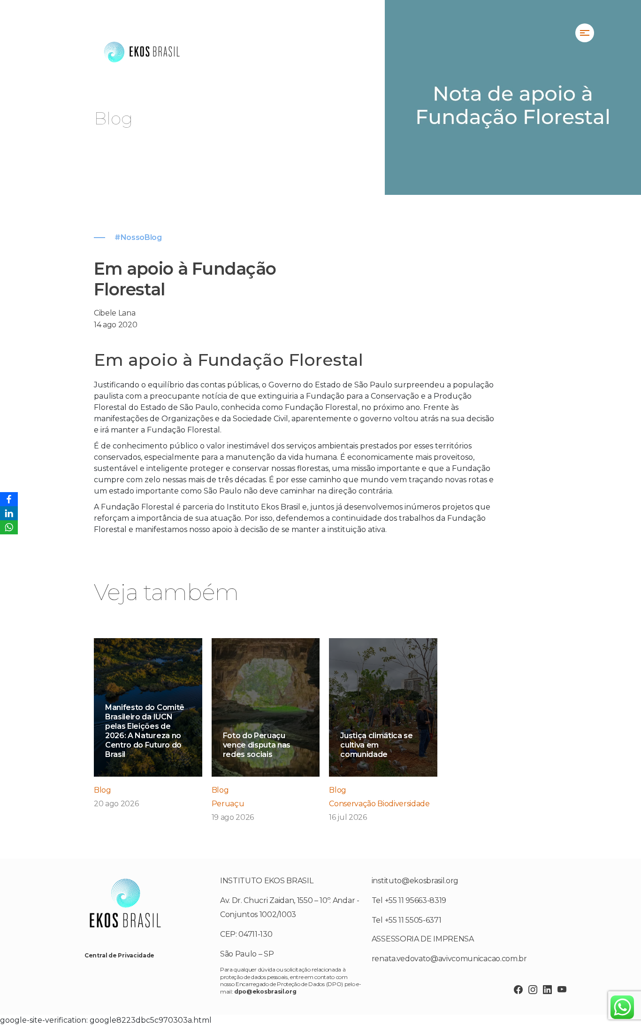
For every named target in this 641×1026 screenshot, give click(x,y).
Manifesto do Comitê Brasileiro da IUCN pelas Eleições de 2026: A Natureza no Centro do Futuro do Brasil (144, 731)
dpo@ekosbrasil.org (265, 991)
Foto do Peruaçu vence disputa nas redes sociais (257, 745)
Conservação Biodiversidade (379, 804)
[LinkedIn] (9, 513)
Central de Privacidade (119, 955)
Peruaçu (228, 804)
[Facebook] (9, 499)
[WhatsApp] (9, 527)
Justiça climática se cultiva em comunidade (376, 745)
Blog (102, 790)
